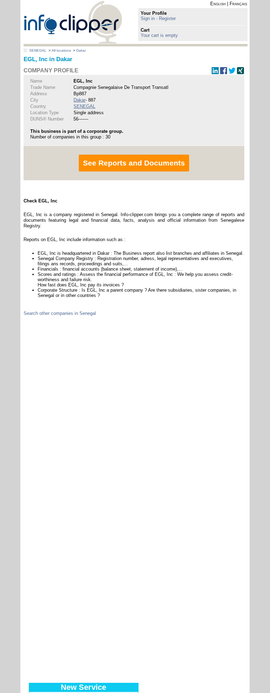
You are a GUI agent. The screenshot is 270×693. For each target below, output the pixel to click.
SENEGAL (37, 50)
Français (238, 3)
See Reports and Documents (134, 163)
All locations (61, 50)
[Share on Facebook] (223, 72)
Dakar (81, 50)
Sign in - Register (158, 18)
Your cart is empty (159, 35)
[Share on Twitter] (232, 72)
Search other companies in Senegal (60, 313)
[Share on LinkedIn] (215, 72)
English (218, 3)
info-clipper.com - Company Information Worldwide (73, 22)
